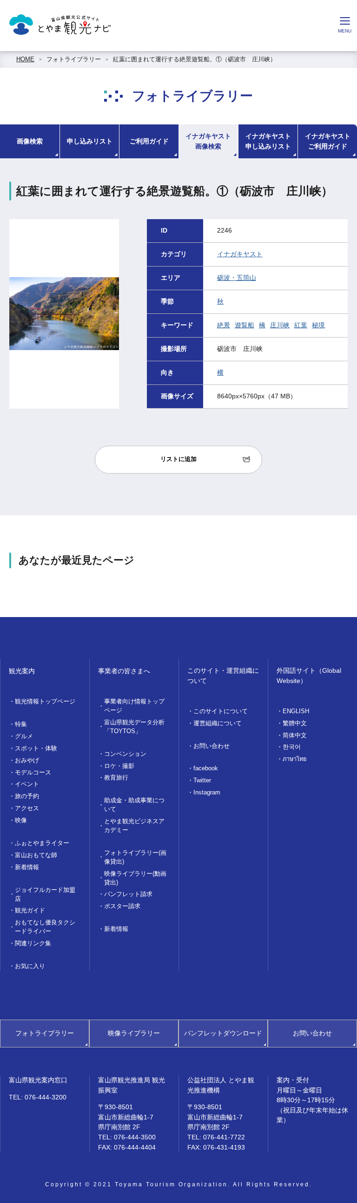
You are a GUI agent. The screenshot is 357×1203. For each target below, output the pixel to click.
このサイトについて (220, 711)
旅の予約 (27, 796)
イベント (27, 784)
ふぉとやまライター (42, 843)
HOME (25, 59)
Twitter (202, 780)
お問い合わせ (211, 746)
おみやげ (27, 760)
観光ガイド (30, 910)
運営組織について (217, 723)
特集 (21, 724)
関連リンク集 (33, 943)
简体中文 (295, 735)
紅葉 (300, 325)
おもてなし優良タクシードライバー (45, 927)
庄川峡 (280, 325)
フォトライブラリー (73, 59)
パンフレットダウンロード (223, 1033)
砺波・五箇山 (236, 277)
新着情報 (27, 867)
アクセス (27, 808)
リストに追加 (178, 459)
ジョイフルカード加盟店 (45, 894)
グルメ (24, 736)
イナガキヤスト (240, 254)
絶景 (223, 325)
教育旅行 (116, 777)
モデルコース (33, 772)
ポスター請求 (122, 906)
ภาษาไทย (294, 759)
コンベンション (125, 754)
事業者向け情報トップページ (134, 706)
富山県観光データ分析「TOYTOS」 (134, 727)
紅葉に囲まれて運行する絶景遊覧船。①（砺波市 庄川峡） (194, 59)
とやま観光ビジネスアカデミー (134, 825)
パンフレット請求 (128, 894)
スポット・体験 (36, 748)
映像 (21, 820)
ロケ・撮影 (119, 766)
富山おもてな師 (36, 855)
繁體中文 (295, 723)
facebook (205, 768)
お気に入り (30, 966)
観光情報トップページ (45, 701)
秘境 (318, 325)
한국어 (292, 747)
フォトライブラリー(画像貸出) (135, 857)
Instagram (206, 792)
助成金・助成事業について (134, 805)
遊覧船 (244, 325)
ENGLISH (296, 711)
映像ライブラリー (134, 1033)
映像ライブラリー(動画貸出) (135, 878)
